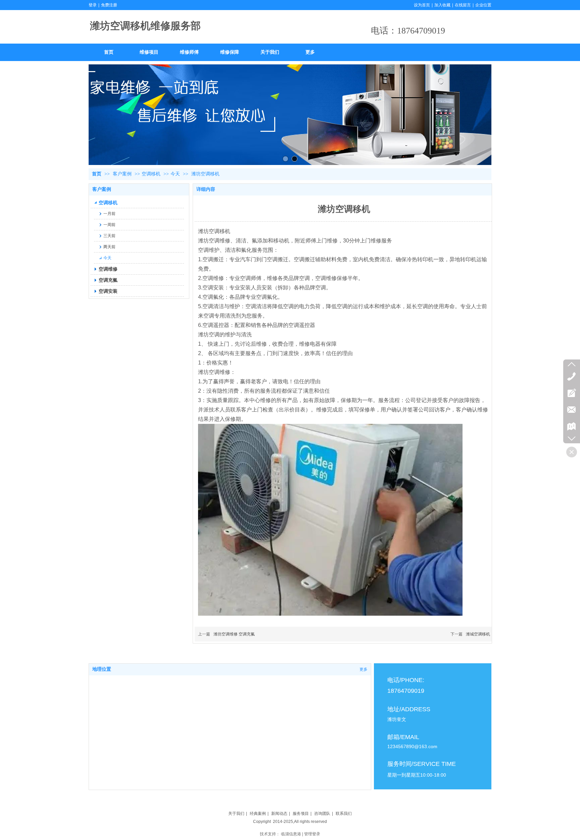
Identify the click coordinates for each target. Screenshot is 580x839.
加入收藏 (442, 5)
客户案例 (123, 173)
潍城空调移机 (478, 634)
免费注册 (109, 5)
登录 (93, 5)
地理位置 (101, 669)
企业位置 (483, 5)
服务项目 (301, 813)
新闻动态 (279, 813)
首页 (96, 173)
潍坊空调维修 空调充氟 (234, 634)
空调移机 (151, 173)
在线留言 (463, 5)
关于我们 (236, 813)
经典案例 (258, 813)
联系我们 (344, 813)
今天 (175, 173)
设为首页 (422, 5)
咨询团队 (322, 813)
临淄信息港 (291, 834)
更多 (363, 669)
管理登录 (312, 834)
